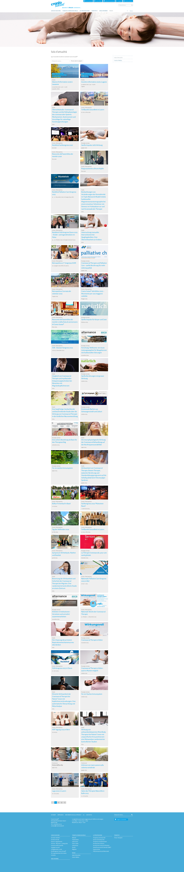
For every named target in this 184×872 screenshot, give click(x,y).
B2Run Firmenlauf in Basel (61, 504)
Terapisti (117, 835)
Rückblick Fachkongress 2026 (62, 145)
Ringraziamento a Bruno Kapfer (92, 168)
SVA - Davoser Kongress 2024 (62, 348)
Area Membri (55, 858)
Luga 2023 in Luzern (59, 791)
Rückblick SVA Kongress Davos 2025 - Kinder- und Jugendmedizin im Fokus (64, 234)
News (73, 853)
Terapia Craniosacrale (79, 835)
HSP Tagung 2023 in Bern (61, 730)
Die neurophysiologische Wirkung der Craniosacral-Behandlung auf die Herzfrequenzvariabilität (93, 442)
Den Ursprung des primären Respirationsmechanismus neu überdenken (63, 642)
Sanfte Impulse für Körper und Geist (94, 319)
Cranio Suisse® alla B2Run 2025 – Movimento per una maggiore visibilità (92, 293)
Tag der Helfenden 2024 (60, 529)
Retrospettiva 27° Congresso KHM (64, 263)
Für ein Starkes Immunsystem (91, 694)
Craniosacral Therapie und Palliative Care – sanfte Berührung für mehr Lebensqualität (94, 265)
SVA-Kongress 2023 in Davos (62, 668)
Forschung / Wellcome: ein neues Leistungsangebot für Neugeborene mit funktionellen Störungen (94, 350)
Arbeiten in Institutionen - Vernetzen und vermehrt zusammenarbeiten (61, 614)
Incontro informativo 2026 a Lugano (94, 82)
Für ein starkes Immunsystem (62, 468)
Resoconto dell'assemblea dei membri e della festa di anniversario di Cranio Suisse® (65, 322)
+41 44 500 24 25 (57, 824)
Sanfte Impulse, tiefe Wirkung (92, 145)
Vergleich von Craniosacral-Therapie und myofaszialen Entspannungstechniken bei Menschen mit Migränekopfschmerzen (62, 381)
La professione (97, 835)
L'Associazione (55, 835)
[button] (56, 10)
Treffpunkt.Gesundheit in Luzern (92, 529)
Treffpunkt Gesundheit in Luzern (92, 110)
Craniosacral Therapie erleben (92, 640)
